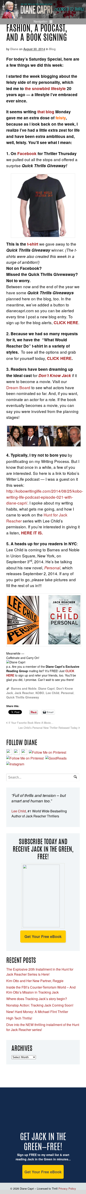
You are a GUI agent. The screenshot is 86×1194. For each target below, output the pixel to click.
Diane (14, 49)
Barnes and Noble (24, 688)
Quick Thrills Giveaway (22, 697)
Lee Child (52, 693)
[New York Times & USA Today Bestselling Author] (43, 16)
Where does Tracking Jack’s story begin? (36, 998)
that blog (45, 112)
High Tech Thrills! (19, 1018)
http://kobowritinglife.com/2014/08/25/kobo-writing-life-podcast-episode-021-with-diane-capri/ (44, 497)
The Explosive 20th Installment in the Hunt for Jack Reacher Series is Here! (39, 972)
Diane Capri (46, 688)
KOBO (39, 693)
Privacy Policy (67, 1188)
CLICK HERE (59, 358)
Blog (52, 49)
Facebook (27, 153)
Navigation (41, 21)
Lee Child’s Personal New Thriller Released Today (47, 728)
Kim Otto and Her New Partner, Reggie (34, 980)
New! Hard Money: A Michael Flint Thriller (37, 1011)
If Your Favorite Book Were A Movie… (31, 723)
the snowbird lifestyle (46, 88)
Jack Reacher (24, 693)
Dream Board (18, 387)
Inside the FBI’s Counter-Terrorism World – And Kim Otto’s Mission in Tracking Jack (41, 990)
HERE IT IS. (32, 533)
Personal (67, 693)
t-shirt (32, 244)
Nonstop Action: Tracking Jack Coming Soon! (39, 1005)
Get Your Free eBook (43, 936)
